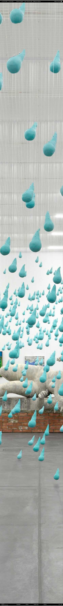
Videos (27, 604)
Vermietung (36, 604)
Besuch (45, 604)
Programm (18, 604)
